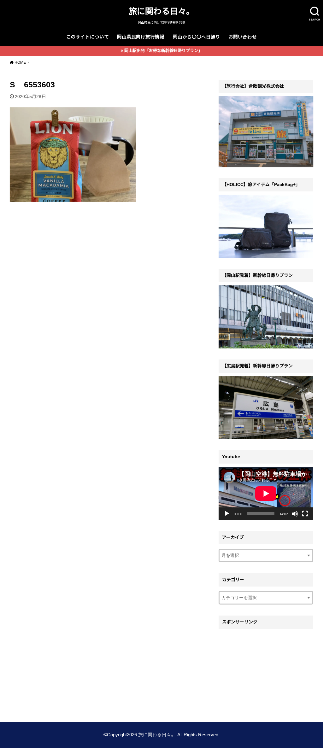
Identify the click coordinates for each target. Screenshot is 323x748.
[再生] (227, 514)
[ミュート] (295, 514)
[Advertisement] (266, 671)
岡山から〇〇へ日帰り (196, 36)
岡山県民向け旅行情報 (140, 36)
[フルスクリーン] (305, 514)
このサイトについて (87, 36)
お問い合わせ (242, 36)
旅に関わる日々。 (161, 11)
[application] (266, 493)
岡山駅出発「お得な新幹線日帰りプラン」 (163, 50)
